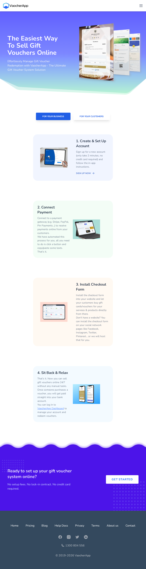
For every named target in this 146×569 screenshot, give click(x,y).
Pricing (30, 526)
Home (15, 526)
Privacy (79, 526)
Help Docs (61, 526)
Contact (130, 526)
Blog (44, 526)
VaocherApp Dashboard (50, 408)
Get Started (122, 479)
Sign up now (83, 173)
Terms (95, 526)
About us (112, 526)
